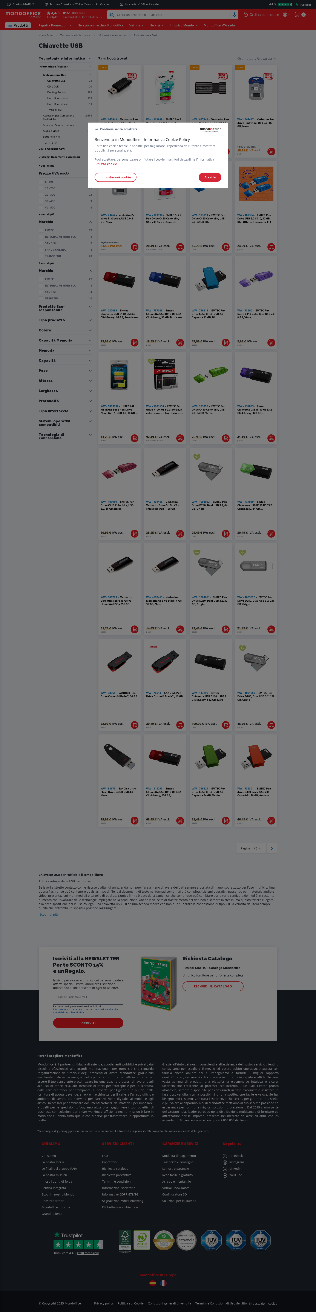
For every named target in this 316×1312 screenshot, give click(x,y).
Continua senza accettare (118, 129)
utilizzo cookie (106, 164)
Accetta (210, 177)
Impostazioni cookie (115, 177)
